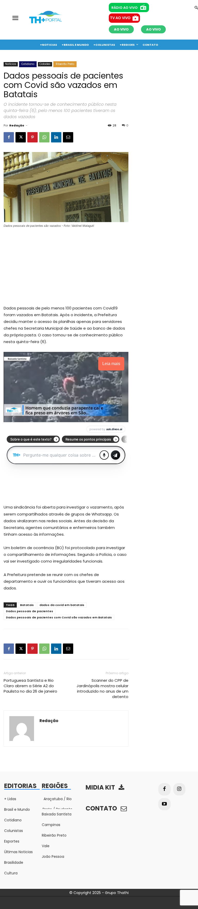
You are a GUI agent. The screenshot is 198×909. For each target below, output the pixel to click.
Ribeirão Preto (65, 64)
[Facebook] (9, 137)
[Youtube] (164, 804)
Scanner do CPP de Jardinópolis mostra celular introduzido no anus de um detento (102, 688)
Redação (16, 125)
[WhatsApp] (44, 137)
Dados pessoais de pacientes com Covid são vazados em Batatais (59, 617)
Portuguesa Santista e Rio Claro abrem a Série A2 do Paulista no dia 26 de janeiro (30, 686)
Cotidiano (27, 64)
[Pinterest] (32, 137)
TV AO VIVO (120, 18)
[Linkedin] (56, 137)
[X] (20, 137)
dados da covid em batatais (61, 605)
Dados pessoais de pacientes (29, 611)
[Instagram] (179, 789)
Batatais (27, 605)
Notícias (10, 64)
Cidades (45, 64)
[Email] (68, 137)
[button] (196, 8)
